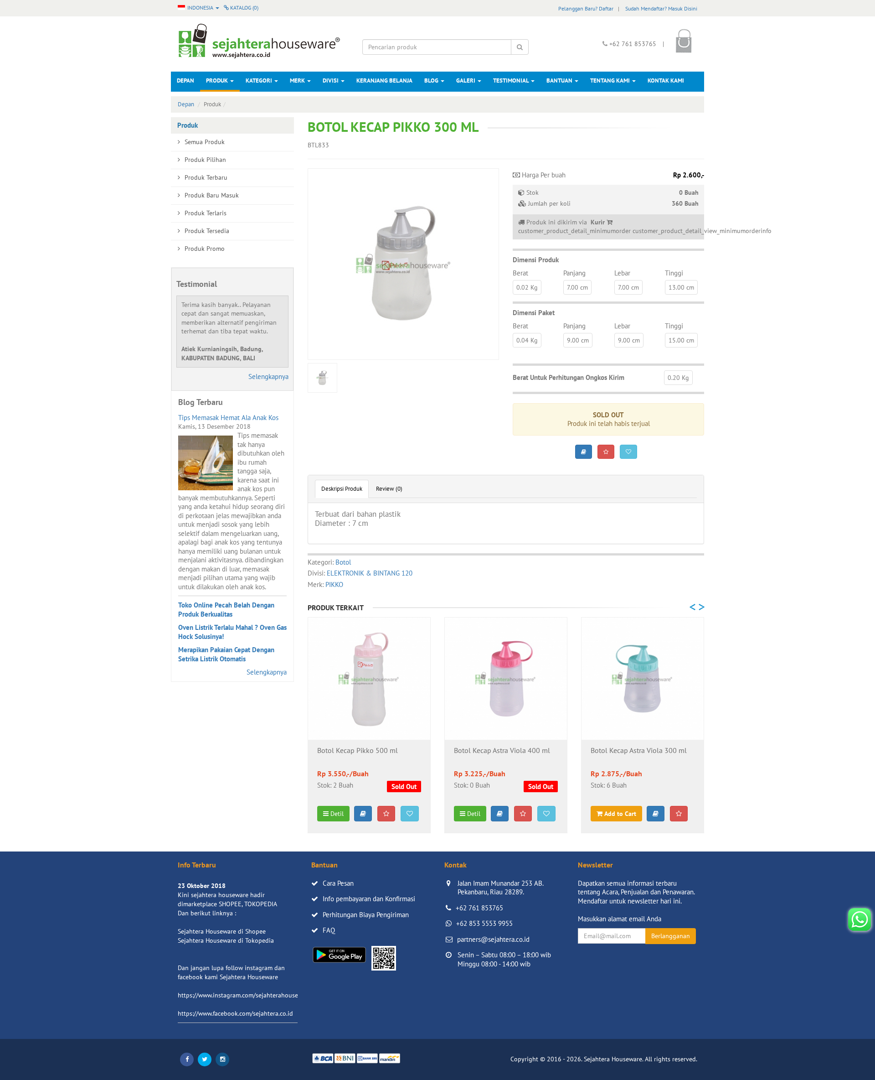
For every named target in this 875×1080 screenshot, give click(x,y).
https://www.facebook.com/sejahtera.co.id (235, 1013)
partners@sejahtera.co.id (493, 939)
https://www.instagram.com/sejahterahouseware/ (246, 995)
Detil (336, 814)
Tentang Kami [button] (610, 80)
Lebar (622, 273)
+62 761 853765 (479, 907)
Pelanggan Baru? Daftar (585, 8)
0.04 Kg (527, 340)
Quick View (369, 725)
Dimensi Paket (534, 312)
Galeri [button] (466, 80)
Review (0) (389, 489)
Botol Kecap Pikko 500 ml (357, 751)
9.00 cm (578, 340)
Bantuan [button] (560, 80)
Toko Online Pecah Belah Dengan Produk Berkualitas (226, 609)
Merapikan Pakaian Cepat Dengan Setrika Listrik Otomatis (226, 654)
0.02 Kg (527, 287)
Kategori (259, 80)
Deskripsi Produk (341, 489)
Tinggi (674, 273)
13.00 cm (681, 287)
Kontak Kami (666, 80)
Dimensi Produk (536, 259)
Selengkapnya (268, 376)
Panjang (574, 273)
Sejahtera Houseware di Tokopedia (226, 940)
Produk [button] (217, 80)
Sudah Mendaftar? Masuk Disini (661, 8)
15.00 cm (681, 340)
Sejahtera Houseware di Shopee (222, 931)
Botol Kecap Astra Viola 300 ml (639, 751)
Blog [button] (432, 80)
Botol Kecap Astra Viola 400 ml (502, 751)
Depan (185, 80)
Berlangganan (670, 936)
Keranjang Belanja (384, 80)
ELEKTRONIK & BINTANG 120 (369, 573)
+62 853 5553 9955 (484, 923)
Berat (520, 273)
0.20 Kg (678, 378)
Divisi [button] (331, 80)
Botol (343, 562)
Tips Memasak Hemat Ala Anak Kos (228, 417)
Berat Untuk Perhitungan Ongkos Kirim (568, 377)
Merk (298, 80)
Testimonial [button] (511, 80)
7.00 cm (577, 287)
